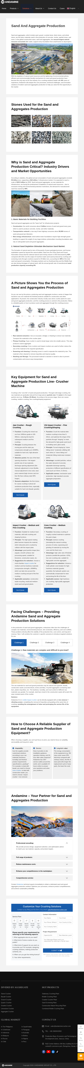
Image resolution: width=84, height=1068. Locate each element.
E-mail (80, 1034)
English (72, 8)
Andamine (20, 884)
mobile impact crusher (29, 700)
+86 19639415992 (56, 1031)
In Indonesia (5, 1032)
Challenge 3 (49, 643)
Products (13, 8)
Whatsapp (80, 1028)
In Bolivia (25, 1035)
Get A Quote (20, 495)
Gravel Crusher (6, 999)
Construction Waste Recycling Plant (54, 1005)
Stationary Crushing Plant (50, 994)
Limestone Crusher (7, 1008)
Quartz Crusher (6, 1002)
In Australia (25, 1032)
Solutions (25, 8)
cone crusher (16, 770)
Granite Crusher (6, 1005)
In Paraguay (26, 1029)
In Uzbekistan (5, 1029)
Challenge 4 (65, 643)
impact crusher (29, 563)
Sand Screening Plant (49, 1002)
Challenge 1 (18, 643)
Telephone (80, 1046)
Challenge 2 (34, 643)
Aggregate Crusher (7, 1011)
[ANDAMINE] (10, 2)
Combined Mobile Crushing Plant (53, 1008)
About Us (38, 8)
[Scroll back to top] (81, 1050)
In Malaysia (5, 1035)
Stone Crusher (6, 994)
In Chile (3, 1041)
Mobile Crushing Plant (49, 996)
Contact (80, 1058)
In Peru (24, 1041)
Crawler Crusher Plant (49, 999)
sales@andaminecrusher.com (57, 909)
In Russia (4, 1038)
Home (4, 8)
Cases (62, 8)
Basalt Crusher (6, 996)
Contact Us (52, 8)
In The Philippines (7, 1027)
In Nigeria (25, 1038)
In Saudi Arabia (27, 1027)
